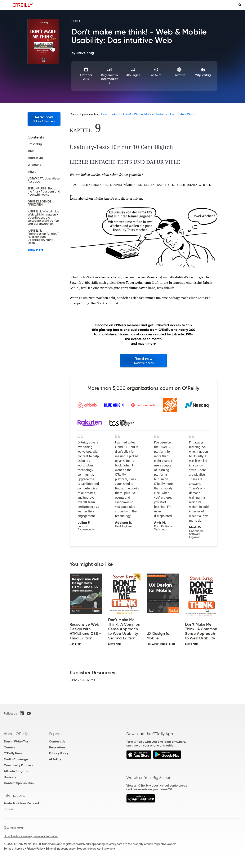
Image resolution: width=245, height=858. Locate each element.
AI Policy (55, 759)
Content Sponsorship (19, 783)
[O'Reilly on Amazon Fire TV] (140, 802)
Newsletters (57, 747)
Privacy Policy (59, 753)
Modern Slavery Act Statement (96, 848)
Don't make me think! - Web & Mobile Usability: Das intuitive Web (147, 114)
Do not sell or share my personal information (31, 836)
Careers (9, 747)
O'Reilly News (13, 753)
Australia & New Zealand (21, 803)
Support (56, 733)
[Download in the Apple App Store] (138, 758)
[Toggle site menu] (5, 5)
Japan (8, 809)
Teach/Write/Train (17, 741)
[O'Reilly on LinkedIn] (22, 713)
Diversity (10, 777)
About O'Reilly (16, 733)
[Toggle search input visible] (240, 5)
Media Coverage (16, 759)
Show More (35, 249)
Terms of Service (14, 848)
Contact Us (57, 741)
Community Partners (18, 765)
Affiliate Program (16, 771)
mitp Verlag (203, 75)
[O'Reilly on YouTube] (29, 713)
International (15, 795)
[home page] (23, 4)
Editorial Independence (60, 848)
